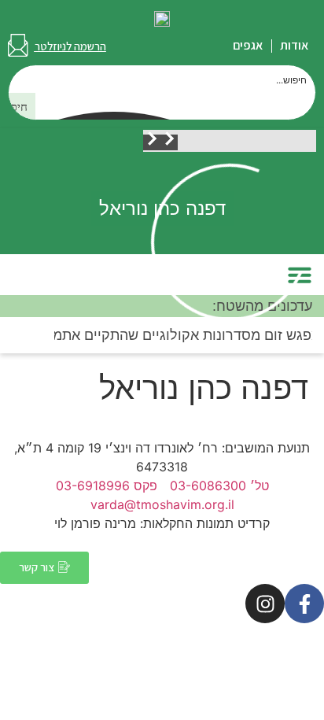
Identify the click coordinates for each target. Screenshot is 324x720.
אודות (294, 45)
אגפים (248, 45)
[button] (169, 142)
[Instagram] (265, 603)
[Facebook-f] (304, 603)
